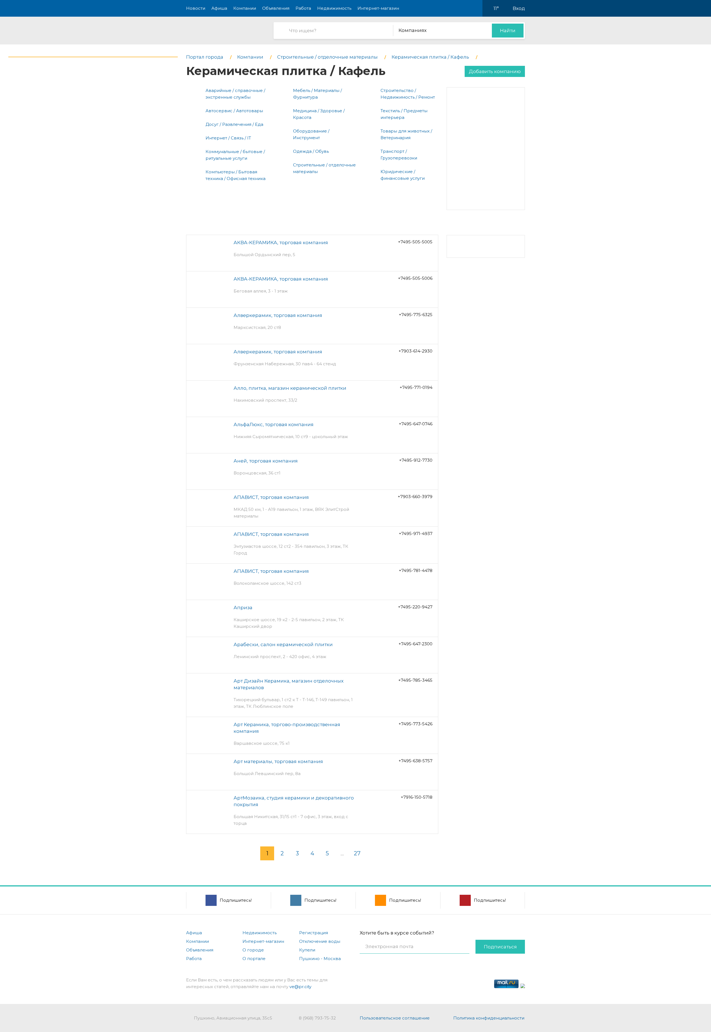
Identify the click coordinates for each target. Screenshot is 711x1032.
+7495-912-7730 (415, 460)
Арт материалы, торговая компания (278, 761)
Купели (307, 950)
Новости (195, 8)
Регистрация (313, 932)
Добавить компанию (495, 71)
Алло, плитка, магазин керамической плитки (290, 388)
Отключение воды (319, 941)
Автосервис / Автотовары (234, 110)
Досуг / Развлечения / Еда (234, 124)
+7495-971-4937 (415, 533)
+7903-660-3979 (415, 496)
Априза (243, 607)
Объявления (275, 8)
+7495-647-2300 (415, 643)
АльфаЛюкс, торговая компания (274, 424)
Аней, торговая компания (266, 461)
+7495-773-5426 (415, 723)
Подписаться (500, 946)
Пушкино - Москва (320, 958)
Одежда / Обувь (311, 151)
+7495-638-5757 (415, 760)
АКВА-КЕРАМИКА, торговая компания (281, 242)
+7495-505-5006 (415, 278)
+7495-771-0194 (416, 387)
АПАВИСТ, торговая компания (271, 497)
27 (357, 853)
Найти (507, 30)
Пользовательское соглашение (395, 1018)
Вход (519, 8)
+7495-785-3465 (415, 680)
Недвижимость (334, 8)
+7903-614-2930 (415, 351)
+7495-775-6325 (415, 314)
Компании (244, 8)
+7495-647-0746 (415, 423)
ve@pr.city (300, 986)
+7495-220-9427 (415, 606)
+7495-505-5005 (415, 241)
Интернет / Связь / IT (228, 138)
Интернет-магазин (378, 8)
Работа (303, 8)
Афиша (219, 8)
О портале (254, 958)
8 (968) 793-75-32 (317, 1018)
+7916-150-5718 (416, 797)
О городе (253, 950)
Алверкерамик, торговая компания (278, 315)
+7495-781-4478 (415, 570)
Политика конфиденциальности (488, 1018)
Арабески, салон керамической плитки (283, 644)
